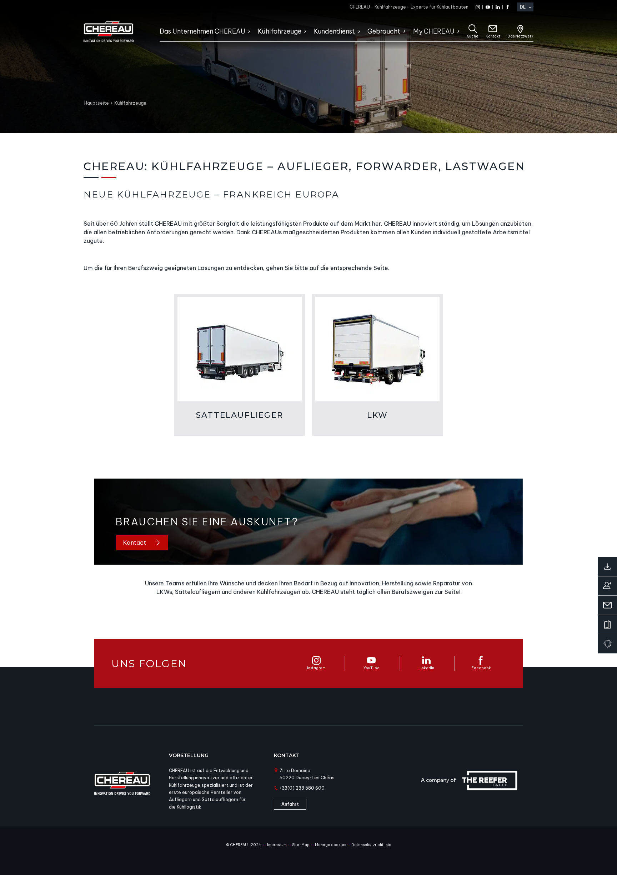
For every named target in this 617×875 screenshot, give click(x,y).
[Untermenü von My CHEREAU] (458, 31)
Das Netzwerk (520, 36)
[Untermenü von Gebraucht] (404, 31)
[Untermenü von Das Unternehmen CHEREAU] (249, 31)
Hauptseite (96, 103)
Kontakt (493, 36)
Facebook (481, 668)
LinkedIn (426, 668)
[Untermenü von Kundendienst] (359, 31)
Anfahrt (290, 804)
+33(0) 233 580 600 (302, 788)
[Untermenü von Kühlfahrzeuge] (305, 31)
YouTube (371, 668)
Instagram (316, 668)
